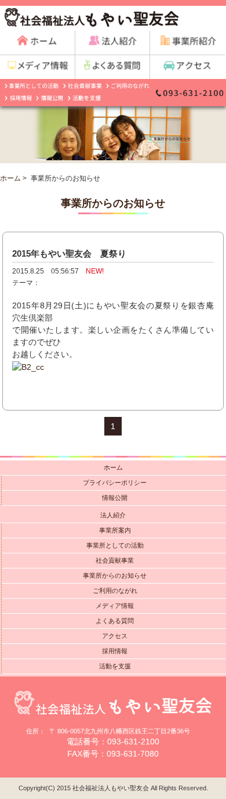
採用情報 (114, 650)
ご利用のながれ (115, 590)
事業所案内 (115, 530)
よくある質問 (115, 620)
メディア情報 (115, 605)
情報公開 (114, 497)
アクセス (114, 635)
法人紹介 (113, 515)
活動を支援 (115, 666)
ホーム (10, 178)
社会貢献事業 (115, 560)
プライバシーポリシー (115, 482)
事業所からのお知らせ (115, 575)
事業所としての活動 (115, 545)
